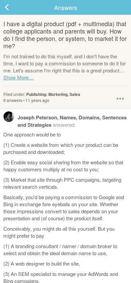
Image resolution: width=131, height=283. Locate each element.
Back (13, 7)
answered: (72, 121)
